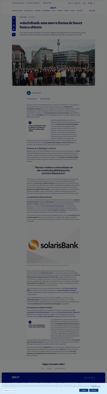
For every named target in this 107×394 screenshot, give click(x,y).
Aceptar (84, 390)
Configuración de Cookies (9, 390)
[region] (53, 388)
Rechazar (94, 390)
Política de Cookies (96, 386)
